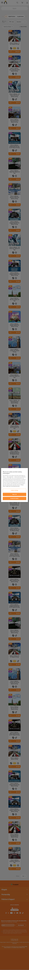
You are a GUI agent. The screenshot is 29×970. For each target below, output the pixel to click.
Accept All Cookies (14, 498)
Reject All (14, 494)
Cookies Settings (14, 490)
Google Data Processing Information (13, 486)
